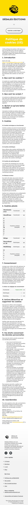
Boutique (7, 464)
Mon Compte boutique (10, 483)
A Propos (7, 461)
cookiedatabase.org (17, 422)
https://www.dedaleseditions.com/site (12, 62)
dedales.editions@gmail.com (12, 492)
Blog (6, 469)
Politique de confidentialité (12, 478)
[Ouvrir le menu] (14, 24)
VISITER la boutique (14, 30)
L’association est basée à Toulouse (14, 496)
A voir (6, 467)
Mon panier (8, 480)
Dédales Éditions (14, 19)
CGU (6, 486)
